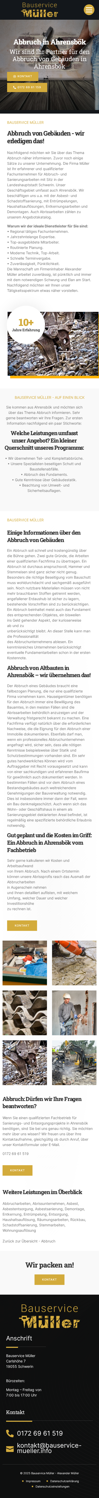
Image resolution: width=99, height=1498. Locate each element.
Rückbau (77, 1219)
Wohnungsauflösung (19, 1230)
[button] (89, 9)
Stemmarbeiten (51, 1225)
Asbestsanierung (49, 1209)
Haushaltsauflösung (19, 1219)
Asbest (72, 1203)
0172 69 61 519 (16, 1153)
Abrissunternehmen (48, 1203)
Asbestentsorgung (18, 1209)
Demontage (74, 1209)
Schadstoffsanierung (20, 1225)
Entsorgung (58, 1214)
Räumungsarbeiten (52, 1219)
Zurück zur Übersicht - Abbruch (29, 1241)
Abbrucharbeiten (16, 1203)
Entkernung (12, 1214)
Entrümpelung (35, 1214)
